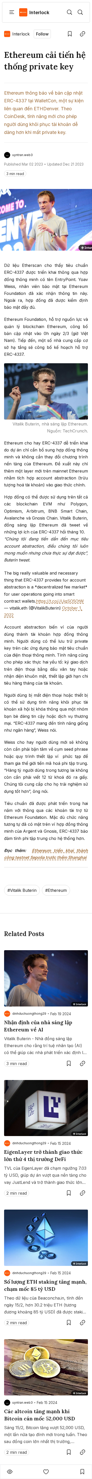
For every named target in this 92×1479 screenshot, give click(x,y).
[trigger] (69, 12)
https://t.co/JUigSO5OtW (60, 601)
